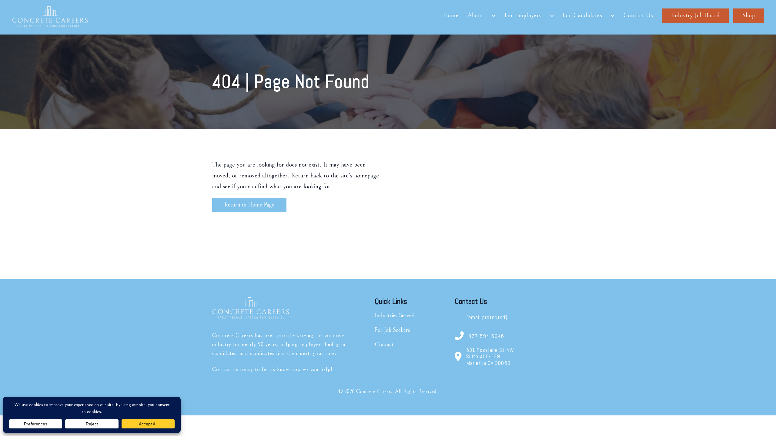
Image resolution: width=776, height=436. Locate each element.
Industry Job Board (695, 15)
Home (451, 15)
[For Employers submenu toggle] (552, 15)
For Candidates (582, 15)
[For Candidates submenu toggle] (613, 15)
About (475, 15)
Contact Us (638, 15)
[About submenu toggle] (494, 15)
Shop (748, 15)
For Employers (523, 15)
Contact (384, 344)
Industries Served (395, 315)
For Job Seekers (392, 330)
